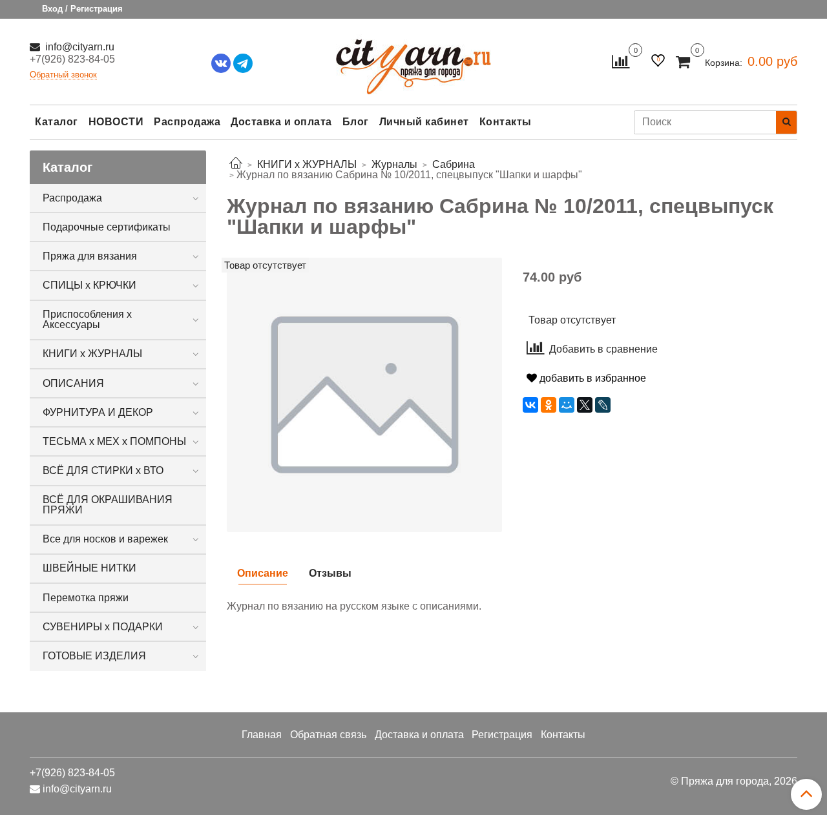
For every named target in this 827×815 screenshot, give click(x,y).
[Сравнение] (620, 61)
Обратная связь (328, 734)
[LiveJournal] (603, 405)
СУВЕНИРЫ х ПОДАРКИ (103, 626)
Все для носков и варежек (105, 538)
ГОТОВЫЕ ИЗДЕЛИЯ (94, 655)
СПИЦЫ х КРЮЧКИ (89, 285)
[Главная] (235, 164)
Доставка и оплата (281, 121)
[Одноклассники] (548, 405)
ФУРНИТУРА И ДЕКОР (98, 412)
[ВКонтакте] (530, 405)
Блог (355, 121)
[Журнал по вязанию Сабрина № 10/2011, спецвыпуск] (364, 394)
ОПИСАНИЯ (73, 383)
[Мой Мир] (566, 405)
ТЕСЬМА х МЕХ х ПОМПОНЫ (114, 441)
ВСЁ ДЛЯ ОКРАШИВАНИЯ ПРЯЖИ (108, 504)
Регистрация (502, 734)
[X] (584, 405)
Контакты (505, 121)
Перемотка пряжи (86, 597)
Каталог (56, 121)
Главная (262, 734)
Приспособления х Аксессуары (87, 319)
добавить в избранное (591, 378)
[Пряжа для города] (413, 58)
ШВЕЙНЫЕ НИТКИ (89, 567)
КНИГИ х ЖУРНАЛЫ (92, 353)
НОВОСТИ (116, 121)
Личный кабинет (424, 121)
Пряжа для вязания (90, 256)
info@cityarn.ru (78, 46)
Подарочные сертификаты (107, 227)
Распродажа (187, 121)
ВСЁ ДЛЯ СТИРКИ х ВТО (103, 470)
